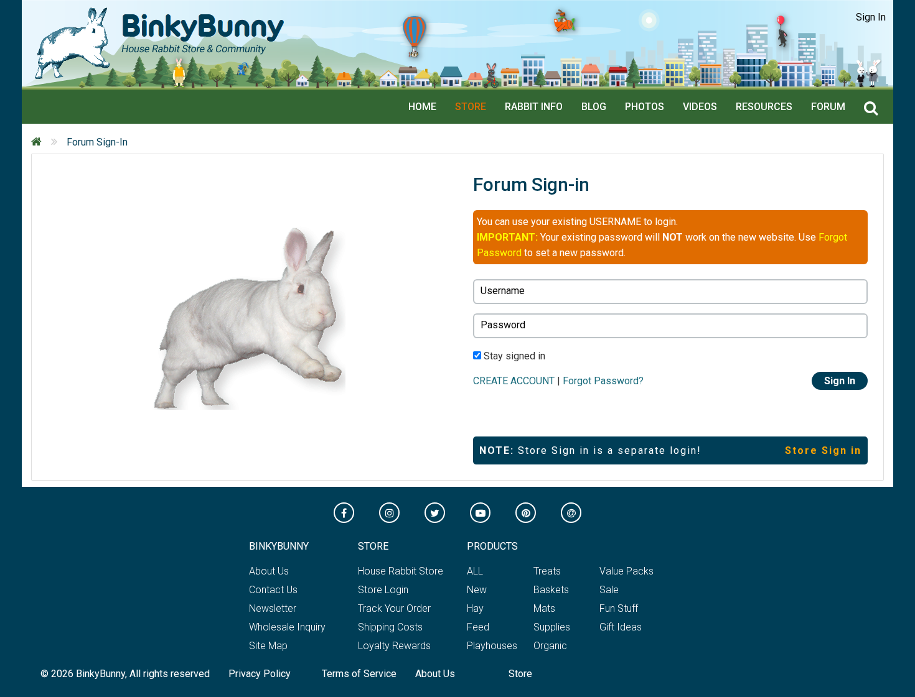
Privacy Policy (259, 674)
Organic (550, 646)
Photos (644, 107)
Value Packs (626, 571)
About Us (269, 571)
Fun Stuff (618, 608)
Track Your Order (394, 608)
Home (422, 107)
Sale (609, 590)
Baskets (551, 590)
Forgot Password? (603, 381)
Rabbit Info (534, 107)
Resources (764, 107)
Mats (544, 608)
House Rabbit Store (400, 571)
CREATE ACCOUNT (514, 381)
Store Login (383, 590)
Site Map (268, 646)
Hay (475, 608)
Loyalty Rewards (394, 646)
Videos (700, 107)
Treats (547, 571)
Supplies (551, 627)
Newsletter (272, 608)
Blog (593, 107)
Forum (828, 107)
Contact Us (273, 590)
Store (470, 107)
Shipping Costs (390, 627)
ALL (475, 571)
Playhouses (492, 646)
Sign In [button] (871, 17)
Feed (478, 627)
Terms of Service (359, 674)
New (477, 590)
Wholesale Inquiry (287, 627)
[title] (874, 109)
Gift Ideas (620, 627)
